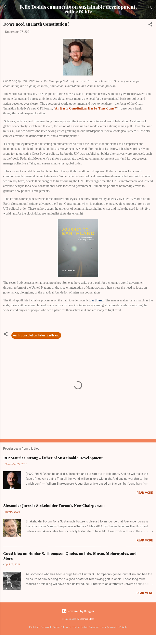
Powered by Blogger (80, 611)
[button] (150, 25)
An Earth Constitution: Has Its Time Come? (85, 108)
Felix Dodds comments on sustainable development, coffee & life (78, 9)
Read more (145, 493)
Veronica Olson (87, 619)
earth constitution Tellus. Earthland (36, 335)
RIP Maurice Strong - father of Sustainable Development (53, 457)
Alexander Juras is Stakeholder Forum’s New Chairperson (54, 505)
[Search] (150, 8)
